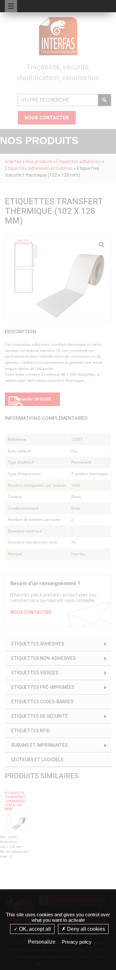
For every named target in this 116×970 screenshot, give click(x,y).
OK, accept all (34, 929)
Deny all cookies (85, 929)
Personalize (41, 942)
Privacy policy (77, 942)
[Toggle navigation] (99, 5)
